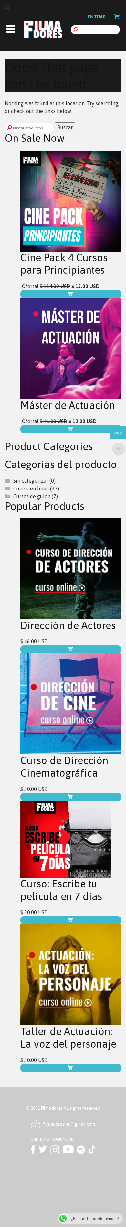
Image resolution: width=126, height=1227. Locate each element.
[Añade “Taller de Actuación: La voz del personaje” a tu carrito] (70, 1068)
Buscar (65, 127)
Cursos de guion (31, 496)
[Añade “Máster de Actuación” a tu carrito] (70, 429)
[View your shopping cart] (117, 17)
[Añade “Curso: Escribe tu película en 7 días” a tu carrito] (70, 920)
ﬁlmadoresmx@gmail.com (69, 1124)
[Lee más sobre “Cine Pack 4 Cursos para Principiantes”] (70, 294)
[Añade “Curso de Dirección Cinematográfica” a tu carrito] (70, 797)
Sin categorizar (30, 481)
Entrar (97, 16)
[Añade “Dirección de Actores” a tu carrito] (70, 649)
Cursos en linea (31, 488)
